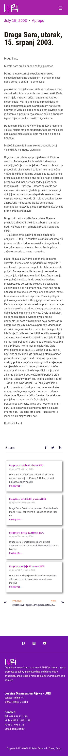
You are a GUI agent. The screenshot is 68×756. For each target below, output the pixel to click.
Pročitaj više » (15, 486)
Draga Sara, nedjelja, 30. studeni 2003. (27, 566)
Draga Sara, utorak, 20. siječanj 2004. (26, 532)
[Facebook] (23, 643)
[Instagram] (34, 643)
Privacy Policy (55, 748)
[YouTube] (44, 643)
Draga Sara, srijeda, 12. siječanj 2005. (26, 465)
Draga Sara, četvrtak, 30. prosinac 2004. (27, 499)
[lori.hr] (11, 8)
